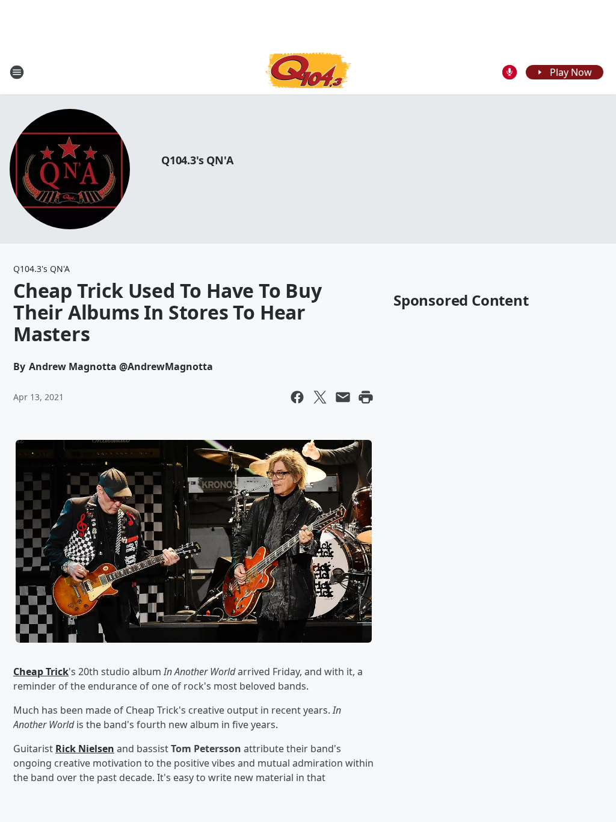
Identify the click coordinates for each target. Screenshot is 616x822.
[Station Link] (308, 71)
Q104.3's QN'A (197, 160)
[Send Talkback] (509, 72)
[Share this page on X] (320, 397)
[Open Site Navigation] (17, 72)
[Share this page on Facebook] (297, 397)
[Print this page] (365, 397)
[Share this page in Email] (342, 397)
